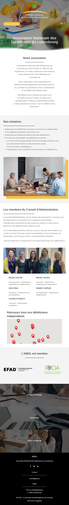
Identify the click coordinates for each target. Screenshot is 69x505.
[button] (16, 327)
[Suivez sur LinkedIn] (37, 466)
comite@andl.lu (34, 478)
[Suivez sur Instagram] (34, 466)
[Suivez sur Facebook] (30, 466)
